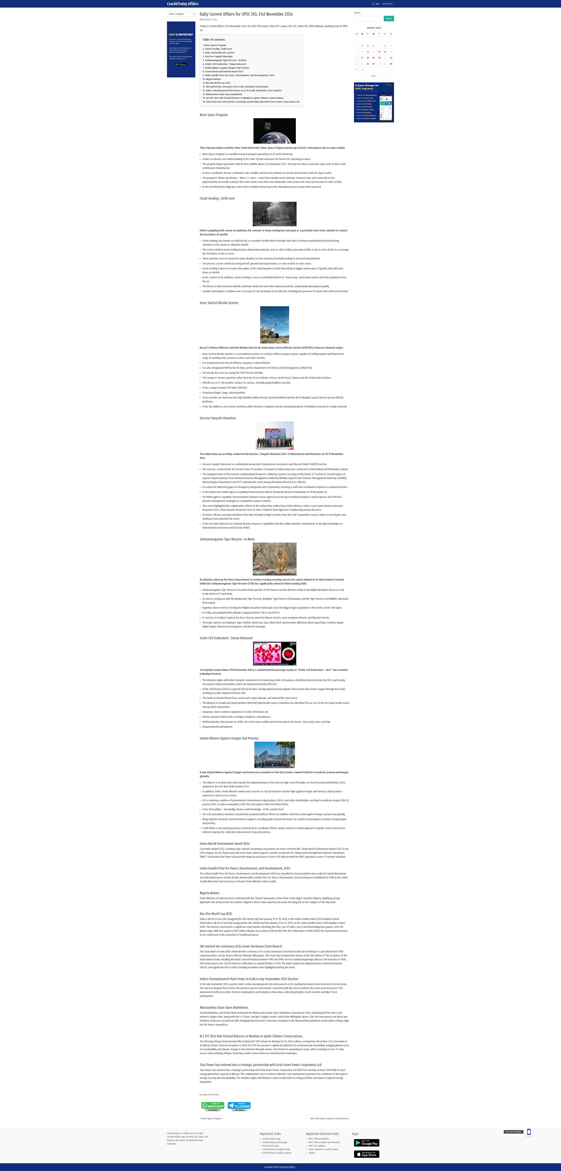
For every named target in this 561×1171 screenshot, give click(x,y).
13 (379, 51)
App (376, 3)
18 (368, 57)
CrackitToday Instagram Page (276, 1149)
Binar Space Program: (215, 45)
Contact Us (387, 3)
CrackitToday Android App (274, 1142)
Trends (311, 1152)
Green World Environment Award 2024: (224, 71)
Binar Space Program (211, 1118)
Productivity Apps (270, 1145)
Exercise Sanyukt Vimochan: (219, 56)
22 (391, 57)
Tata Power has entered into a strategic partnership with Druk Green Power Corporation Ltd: (252, 101)
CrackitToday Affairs (183, 3)
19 (373, 57)
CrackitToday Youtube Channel (276, 1152)
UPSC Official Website (318, 1138)
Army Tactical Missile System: (219, 52)
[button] (529, 1132)
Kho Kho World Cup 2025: (218, 83)
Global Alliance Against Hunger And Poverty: (227, 67)
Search (357, 12)
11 (368, 51)
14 (385, 51)
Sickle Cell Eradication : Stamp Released (225, 64)
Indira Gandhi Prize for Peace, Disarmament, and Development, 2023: (239, 75)
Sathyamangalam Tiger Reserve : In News (225, 60)
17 (362, 57)
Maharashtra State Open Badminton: (224, 94)
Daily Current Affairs (210, 1094)
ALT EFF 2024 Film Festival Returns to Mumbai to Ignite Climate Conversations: (245, 98)
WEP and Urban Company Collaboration (329, 1118)
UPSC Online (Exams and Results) (324, 1142)
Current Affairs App (271, 1138)
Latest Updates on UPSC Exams (323, 1149)
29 (391, 63)
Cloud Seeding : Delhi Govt (218, 48)
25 (368, 63)
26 (373, 63)
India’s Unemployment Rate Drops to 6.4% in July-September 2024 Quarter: (244, 90)
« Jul (373, 75)
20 (379, 57)
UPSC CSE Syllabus (317, 1145)
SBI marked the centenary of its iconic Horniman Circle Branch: (237, 86)
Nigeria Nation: (213, 79)
